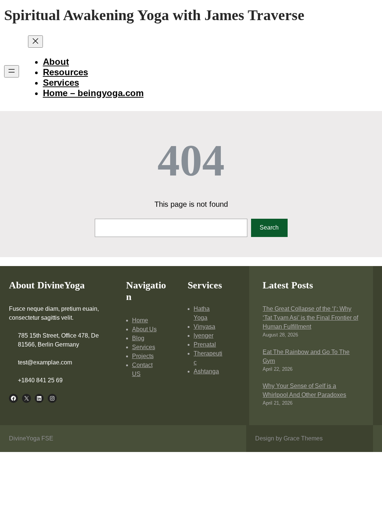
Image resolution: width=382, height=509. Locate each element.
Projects (143, 356)
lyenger (203, 335)
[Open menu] (11, 71)
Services (143, 347)
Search (269, 227)
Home (140, 320)
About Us (144, 329)
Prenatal (205, 344)
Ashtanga (206, 371)
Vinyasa (204, 326)
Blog (138, 338)
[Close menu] (35, 41)
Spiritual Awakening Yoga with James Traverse (154, 15)
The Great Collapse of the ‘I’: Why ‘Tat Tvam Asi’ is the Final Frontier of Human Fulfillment (310, 318)
